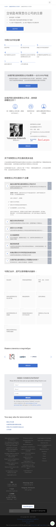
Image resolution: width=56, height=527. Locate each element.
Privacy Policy (34, 525)
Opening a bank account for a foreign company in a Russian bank (11, 455)
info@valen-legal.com (11, 491)
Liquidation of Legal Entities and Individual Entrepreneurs (12, 449)
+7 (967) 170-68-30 (12, 486)
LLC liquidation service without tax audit (12, 471)
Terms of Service (43, 525)
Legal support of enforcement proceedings (28, 461)
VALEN (6, 6)
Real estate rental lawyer (44, 440)
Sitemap (28, 523)
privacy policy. (37, 405)
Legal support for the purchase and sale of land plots (28, 466)
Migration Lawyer (44, 449)
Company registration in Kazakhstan (11, 463)
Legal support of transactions (28, 471)
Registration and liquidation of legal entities (11, 459)
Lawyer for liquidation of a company (44, 445)
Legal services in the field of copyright (28, 449)
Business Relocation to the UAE (12, 467)
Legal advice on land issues (28, 446)
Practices (44, 451)
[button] (52, 523)
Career (44, 458)
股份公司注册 (10, 422)
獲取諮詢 (28, 86)
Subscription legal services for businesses (12, 438)
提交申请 (15, 29)
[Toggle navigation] (50, 2)
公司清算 (8, 429)
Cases (44, 456)
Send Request (28, 506)
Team (44, 453)
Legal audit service (12, 475)
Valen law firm (44, 442)
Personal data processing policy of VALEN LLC (28, 519)
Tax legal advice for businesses (28, 441)
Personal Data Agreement (28, 521)
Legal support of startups (44, 438)
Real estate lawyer (28, 444)
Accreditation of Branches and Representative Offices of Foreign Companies (12, 443)
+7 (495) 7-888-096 (12, 484)
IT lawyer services (28, 438)
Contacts (44, 460)
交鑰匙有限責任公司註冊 (14, 6)
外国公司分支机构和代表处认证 (15, 427)
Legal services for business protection (28, 453)
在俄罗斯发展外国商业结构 (13, 424)
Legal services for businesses (28, 457)
